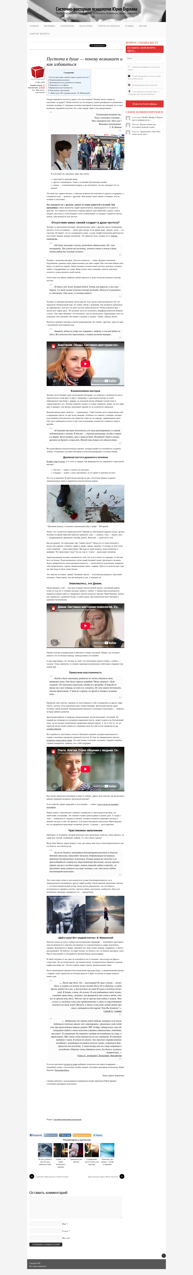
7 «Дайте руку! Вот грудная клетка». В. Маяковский (68, 93)
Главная (34, 26)
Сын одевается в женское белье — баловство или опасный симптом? (144, 93)
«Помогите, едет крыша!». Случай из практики (107, 1161)
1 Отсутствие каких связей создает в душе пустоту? (68, 77)
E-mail (65, 1231)
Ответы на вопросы (109, 26)
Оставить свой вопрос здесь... (141, 49)
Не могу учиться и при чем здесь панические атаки (45, 1161)
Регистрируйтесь (62, 1070)
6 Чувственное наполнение (59, 90)
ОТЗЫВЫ (129, 26)
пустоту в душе (70, 1064)
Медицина (49, 26)
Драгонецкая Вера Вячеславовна (105, 1176)
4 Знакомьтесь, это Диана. (58, 85)
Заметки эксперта (40, 33)
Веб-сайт (66, 1238)
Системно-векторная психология (67, 1119)
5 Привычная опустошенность (60, 87)
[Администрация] (38, 80)
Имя (64, 1224)
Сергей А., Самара (113, 1011)
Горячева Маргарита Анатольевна (50, 1176)
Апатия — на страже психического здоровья (60, 1163)
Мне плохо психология (40, 91)
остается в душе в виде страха (59, 740)
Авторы (143, 26)
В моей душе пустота (56, 461)
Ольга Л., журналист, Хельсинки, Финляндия (99, 1055)
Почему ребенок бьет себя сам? (145, 85)
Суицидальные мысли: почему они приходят (92, 1161)
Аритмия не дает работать (76, 1160)
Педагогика (86, 26)
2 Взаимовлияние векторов (59, 80)
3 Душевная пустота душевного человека (64, 82)
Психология (67, 26)
